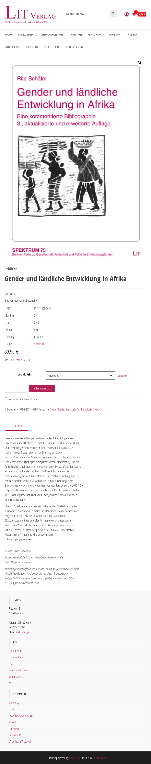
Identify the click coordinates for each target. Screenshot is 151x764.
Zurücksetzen (123, 375)
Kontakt (12, 722)
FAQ (11, 664)
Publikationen (26, 35)
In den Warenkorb (42, 388)
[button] (139, 62)
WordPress (74, 758)
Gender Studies (57, 409)
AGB (11, 683)
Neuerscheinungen (52, 35)
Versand (16, 360)
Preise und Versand (18, 670)
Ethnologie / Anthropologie (79, 409)
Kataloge (114, 35)
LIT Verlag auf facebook (20, 741)
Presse (12, 709)
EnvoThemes (99, 758)
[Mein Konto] (126, 14)
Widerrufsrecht (16, 677)
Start (8, 35)
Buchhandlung (74, 47)
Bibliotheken (51, 47)
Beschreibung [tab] (16, 426)
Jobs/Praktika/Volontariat (20, 715)
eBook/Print (25, 374)
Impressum (14, 728)
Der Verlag (31, 47)
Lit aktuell (132, 35)
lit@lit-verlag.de (23, 632)
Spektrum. (39, 344)
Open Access (95, 35)
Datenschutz (15, 735)
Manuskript (12, 47)
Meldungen (75, 35)
